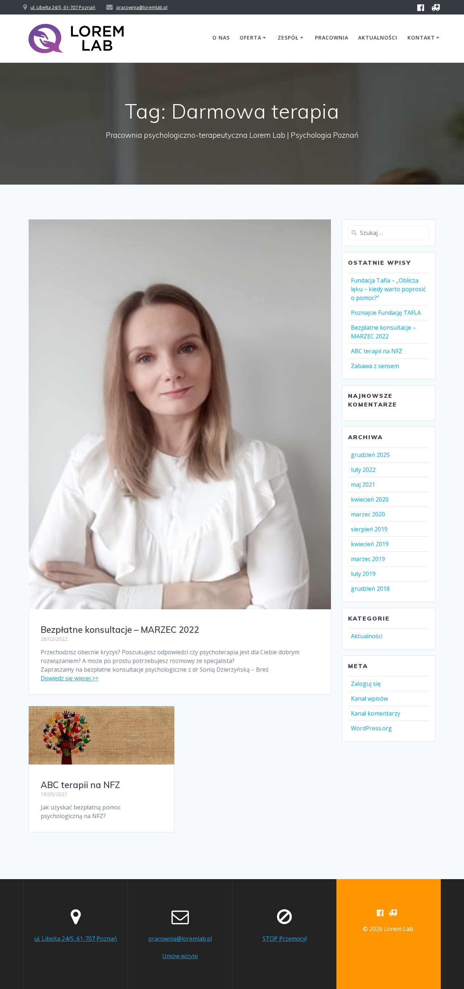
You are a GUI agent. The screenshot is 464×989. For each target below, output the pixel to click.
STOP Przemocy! (284, 939)
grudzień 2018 (370, 589)
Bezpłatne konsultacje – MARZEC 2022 (120, 629)
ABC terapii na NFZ (80, 784)
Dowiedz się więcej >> (70, 678)
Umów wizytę (180, 956)
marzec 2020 (368, 514)
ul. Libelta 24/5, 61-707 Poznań (62, 7)
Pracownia (331, 37)
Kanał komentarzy (375, 713)
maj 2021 (363, 485)
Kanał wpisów (369, 698)
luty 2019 (363, 574)
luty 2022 (363, 470)
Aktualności (377, 37)
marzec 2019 (368, 559)
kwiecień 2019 (370, 544)
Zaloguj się (366, 684)
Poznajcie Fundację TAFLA (386, 313)
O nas (221, 37)
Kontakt (421, 37)
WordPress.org (371, 728)
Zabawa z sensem (375, 366)
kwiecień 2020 (370, 499)
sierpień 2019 (369, 529)
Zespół (288, 37)
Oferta (250, 37)
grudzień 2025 (370, 455)
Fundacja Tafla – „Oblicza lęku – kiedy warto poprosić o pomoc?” (388, 289)
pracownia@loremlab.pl (141, 7)
